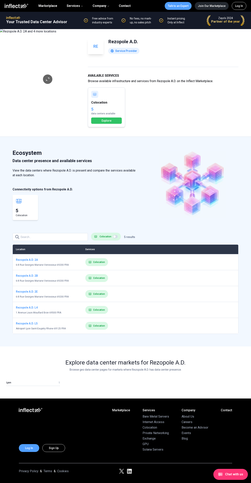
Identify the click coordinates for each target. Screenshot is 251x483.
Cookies (63, 471)
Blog (185, 438)
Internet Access (153, 422)
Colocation (99, 262)
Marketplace (47, 5)
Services (73, 6)
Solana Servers (153, 449)
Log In (239, 5)
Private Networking (156, 433)
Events (186, 433)
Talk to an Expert (178, 5)
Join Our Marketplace (212, 5)
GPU (146, 444)
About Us (188, 416)
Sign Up (54, 448)
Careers (187, 422)
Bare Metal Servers (156, 416)
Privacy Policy (28, 471)
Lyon (8, 382)
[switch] (115, 236)
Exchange (149, 438)
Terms (48, 471)
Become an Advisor (195, 427)
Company (99, 6)
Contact (125, 5)
